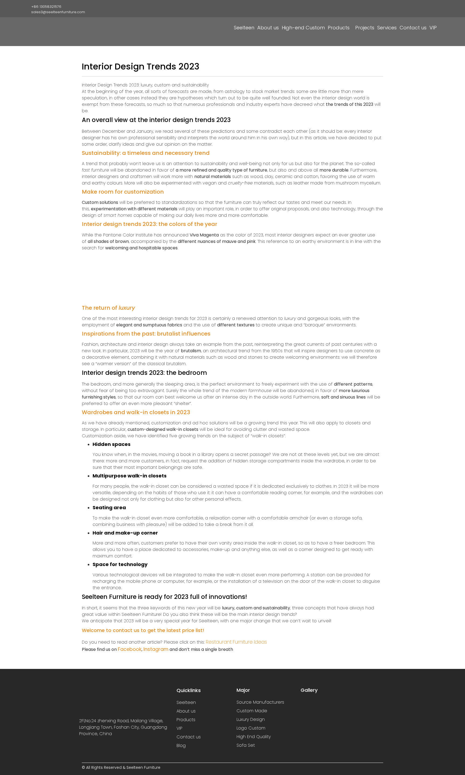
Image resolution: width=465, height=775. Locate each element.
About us (268, 27)
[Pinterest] (431, 6)
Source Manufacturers (260, 702)
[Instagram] (414, 6)
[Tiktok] (423, 6)
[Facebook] (406, 6)
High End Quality (254, 737)
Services (387, 27)
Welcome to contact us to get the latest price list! (143, 630)
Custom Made (252, 711)
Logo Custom (251, 728)
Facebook (130, 649)
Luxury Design (251, 719)
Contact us (413, 27)
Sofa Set (246, 745)
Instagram (155, 649)
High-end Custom (303, 27)
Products (339, 27)
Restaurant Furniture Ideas (236, 641)
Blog (181, 745)
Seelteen (244, 27)
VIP (433, 27)
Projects (364, 27)
